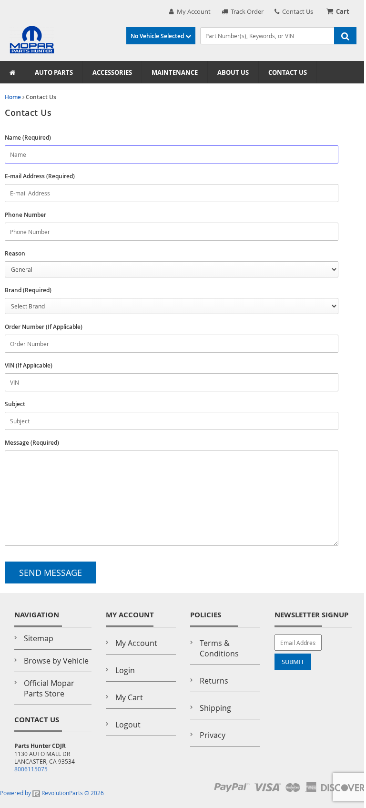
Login (125, 670)
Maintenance (175, 72)
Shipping (215, 708)
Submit (293, 661)
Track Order (246, 11)
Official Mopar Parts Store (49, 688)
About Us (233, 72)
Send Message (50, 572)
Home (13, 97)
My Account (192, 11)
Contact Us (296, 11)
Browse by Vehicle (56, 660)
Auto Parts (54, 72)
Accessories (112, 72)
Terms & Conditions (219, 648)
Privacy (212, 735)
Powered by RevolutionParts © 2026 (52, 793)
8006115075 (31, 769)
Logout (128, 724)
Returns (214, 680)
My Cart (129, 697)
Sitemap (38, 638)
